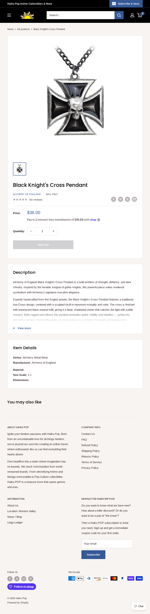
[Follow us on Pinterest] (30, 578)
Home (10, 29)
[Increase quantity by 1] (53, 231)
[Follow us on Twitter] (16, 578)
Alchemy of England (27, 194)
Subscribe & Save (128, 3)
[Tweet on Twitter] (127, 199)
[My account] (132, 15)
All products (23, 29)
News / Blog (14, 516)
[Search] (119, 15)
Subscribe (93, 554)
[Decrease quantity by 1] (31, 231)
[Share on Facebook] (113, 199)
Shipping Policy (90, 450)
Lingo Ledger (15, 522)
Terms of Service (91, 462)
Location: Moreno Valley (21, 511)
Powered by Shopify (18, 602)
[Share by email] (134, 199)
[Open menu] (9, 15)
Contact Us (88, 433)
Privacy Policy (90, 467)
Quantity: (19, 231)
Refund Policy (89, 445)
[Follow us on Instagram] (23, 578)
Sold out (43, 244)
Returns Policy (90, 456)
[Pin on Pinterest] (120, 199)
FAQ (84, 439)
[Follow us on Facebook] (9, 578)
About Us (12, 505)
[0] (139, 15)
